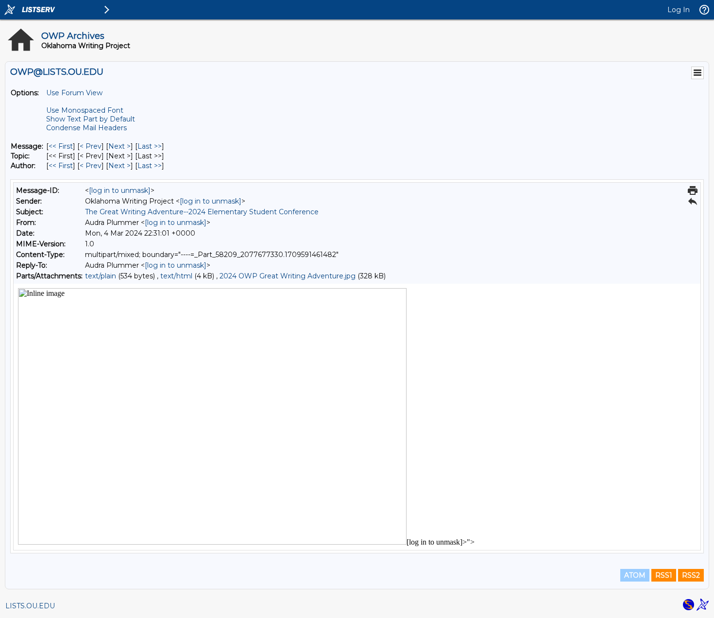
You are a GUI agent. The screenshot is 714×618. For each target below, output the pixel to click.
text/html (176, 276)
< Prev (91, 146)
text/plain (100, 276)
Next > (119, 146)
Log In (678, 9)
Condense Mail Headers (86, 127)
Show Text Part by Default (90, 119)
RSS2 (691, 575)
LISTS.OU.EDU (30, 605)
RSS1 (663, 575)
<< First (61, 146)
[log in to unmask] (120, 190)
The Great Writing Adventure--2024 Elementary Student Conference (202, 211)
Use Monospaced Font (84, 110)
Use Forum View (74, 92)
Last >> (149, 146)
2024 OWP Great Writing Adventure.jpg (288, 276)
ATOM (635, 575)
